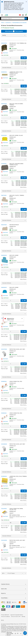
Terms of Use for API (15, 616)
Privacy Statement (5, 614)
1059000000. (4, 43)
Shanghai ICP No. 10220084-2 (8, 627)
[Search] (26, 18)
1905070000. (4, 224)
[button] (2, 15)
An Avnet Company (5, 624)
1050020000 (4, 135)
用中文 (2, 620)
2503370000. (4, 349)
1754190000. (4, 163)
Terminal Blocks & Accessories (19, 22)
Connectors (8, 22)
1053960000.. (4, 476)
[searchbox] (13, 18)
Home (2, 22)
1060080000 (4, 287)
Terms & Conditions (5, 616)
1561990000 (3, 413)
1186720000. (4, 195)
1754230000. (4, 508)
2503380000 (4, 444)
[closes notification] (26, 1)
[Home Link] (7, 15)
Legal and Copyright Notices (16, 614)
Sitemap (23, 616)
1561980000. (4, 381)
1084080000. (4, 255)
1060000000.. (4, 103)
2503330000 (4, 540)
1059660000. (4, 72)
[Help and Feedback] (25, 633)
